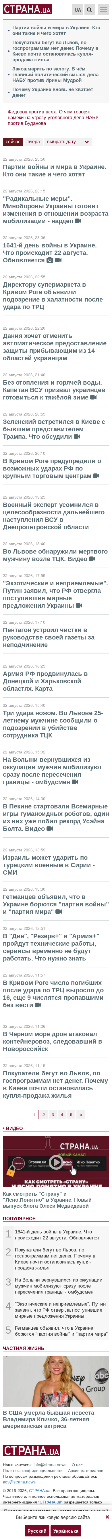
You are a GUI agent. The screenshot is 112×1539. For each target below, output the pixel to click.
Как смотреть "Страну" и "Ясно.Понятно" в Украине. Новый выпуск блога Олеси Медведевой (47, 1200)
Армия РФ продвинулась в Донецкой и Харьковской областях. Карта (45, 681)
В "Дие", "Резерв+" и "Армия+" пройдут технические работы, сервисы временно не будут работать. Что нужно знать (51, 947)
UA (78, 10)
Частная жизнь (24, 1348)
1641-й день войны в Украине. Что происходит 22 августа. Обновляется (50, 253)
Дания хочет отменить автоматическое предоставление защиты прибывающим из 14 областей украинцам (55, 347)
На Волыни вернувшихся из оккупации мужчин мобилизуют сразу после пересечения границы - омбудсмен (59, 1286)
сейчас (13, 141)
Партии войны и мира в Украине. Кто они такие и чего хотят (56, 30)
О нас (77, 1464)
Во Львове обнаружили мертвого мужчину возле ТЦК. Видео (55, 555)
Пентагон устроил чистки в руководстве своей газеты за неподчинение (48, 637)
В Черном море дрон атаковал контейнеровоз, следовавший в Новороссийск (52, 1041)
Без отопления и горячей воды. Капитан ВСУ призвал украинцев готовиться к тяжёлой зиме (54, 390)
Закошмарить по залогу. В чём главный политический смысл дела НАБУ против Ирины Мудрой (55, 74)
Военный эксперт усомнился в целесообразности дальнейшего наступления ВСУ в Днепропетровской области (54, 516)
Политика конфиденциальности (33, 1470)
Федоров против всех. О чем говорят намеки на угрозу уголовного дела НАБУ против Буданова (53, 117)
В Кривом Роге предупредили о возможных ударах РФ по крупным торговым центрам (52, 468)
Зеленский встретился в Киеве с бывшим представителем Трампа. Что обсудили (54, 429)
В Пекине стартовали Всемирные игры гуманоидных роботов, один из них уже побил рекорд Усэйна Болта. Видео (56, 817)
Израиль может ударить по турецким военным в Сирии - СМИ (49, 865)
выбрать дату (61, 141)
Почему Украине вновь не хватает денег (52, 92)
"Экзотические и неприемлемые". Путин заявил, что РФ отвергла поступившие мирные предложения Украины (60, 1310)
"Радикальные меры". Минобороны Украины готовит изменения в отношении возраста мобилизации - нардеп (55, 210)
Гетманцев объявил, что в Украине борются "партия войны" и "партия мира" (56, 904)
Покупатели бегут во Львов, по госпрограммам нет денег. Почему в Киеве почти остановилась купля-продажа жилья (55, 51)
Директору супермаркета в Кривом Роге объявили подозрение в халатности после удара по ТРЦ (53, 295)
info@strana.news (50, 1464)
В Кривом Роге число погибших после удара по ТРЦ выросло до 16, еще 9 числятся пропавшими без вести (53, 994)
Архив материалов (85, 1470)
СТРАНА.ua (40, 1490)
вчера (34, 141)
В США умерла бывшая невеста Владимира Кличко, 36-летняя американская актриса (48, 1419)
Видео (14, 1128)
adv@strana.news (19, 1482)
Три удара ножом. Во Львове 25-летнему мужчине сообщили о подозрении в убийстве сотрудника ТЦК (53, 724)
